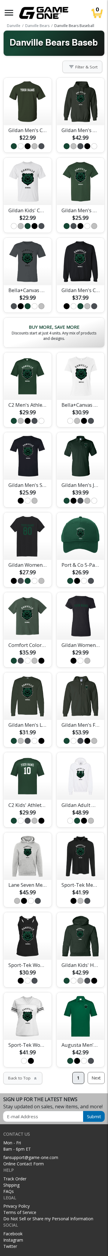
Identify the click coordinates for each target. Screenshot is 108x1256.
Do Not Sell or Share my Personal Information (48, 1218)
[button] (9, 12)
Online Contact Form (23, 1164)
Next (96, 1078)
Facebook (12, 1233)
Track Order (14, 1179)
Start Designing (28, 113)
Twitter (10, 1246)
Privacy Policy (16, 1206)
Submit (94, 1116)
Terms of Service (19, 1212)
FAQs (8, 1191)
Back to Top (23, 1078)
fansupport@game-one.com (30, 1157)
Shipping (11, 1185)
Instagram (13, 1240)
